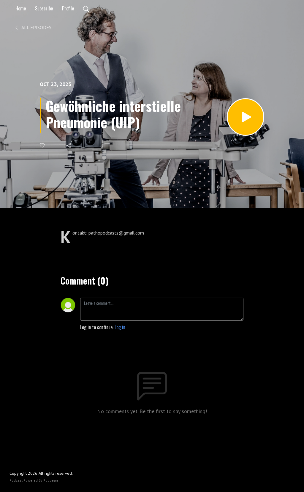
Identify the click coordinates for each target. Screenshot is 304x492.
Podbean (50, 480)
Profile (68, 8)
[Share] (69, 146)
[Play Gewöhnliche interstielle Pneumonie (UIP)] (245, 117)
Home (20, 8)
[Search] (86, 8)
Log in (120, 327)
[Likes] (42, 145)
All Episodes (35, 27)
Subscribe (44, 8)
